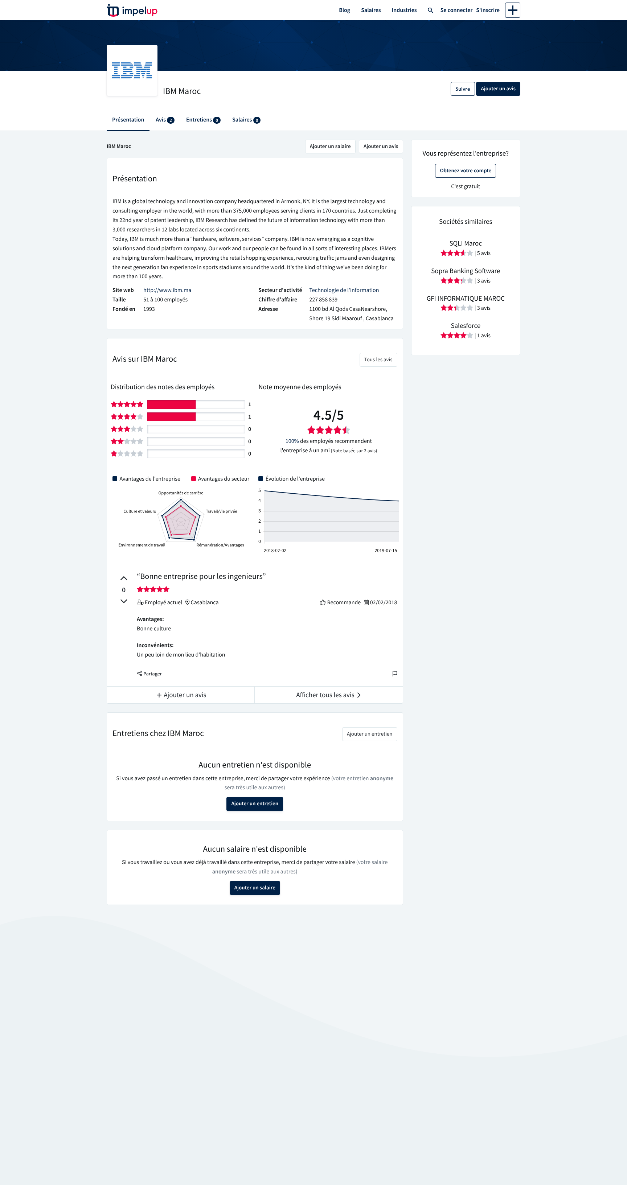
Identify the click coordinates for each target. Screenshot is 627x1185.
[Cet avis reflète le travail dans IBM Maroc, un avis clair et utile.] (123, 578)
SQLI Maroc (465, 243)
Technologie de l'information (344, 290)
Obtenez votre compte (465, 170)
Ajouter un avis (381, 146)
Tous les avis (378, 359)
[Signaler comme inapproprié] (394, 674)
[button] (149, 674)
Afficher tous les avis (326, 695)
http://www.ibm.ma (167, 290)
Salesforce (465, 325)
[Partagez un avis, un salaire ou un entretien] (512, 10)
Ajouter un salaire (330, 146)
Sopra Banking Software (465, 271)
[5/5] (153, 589)
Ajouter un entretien (370, 734)
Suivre (462, 88)
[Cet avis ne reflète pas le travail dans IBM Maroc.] (123, 601)
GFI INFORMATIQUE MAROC (466, 298)
